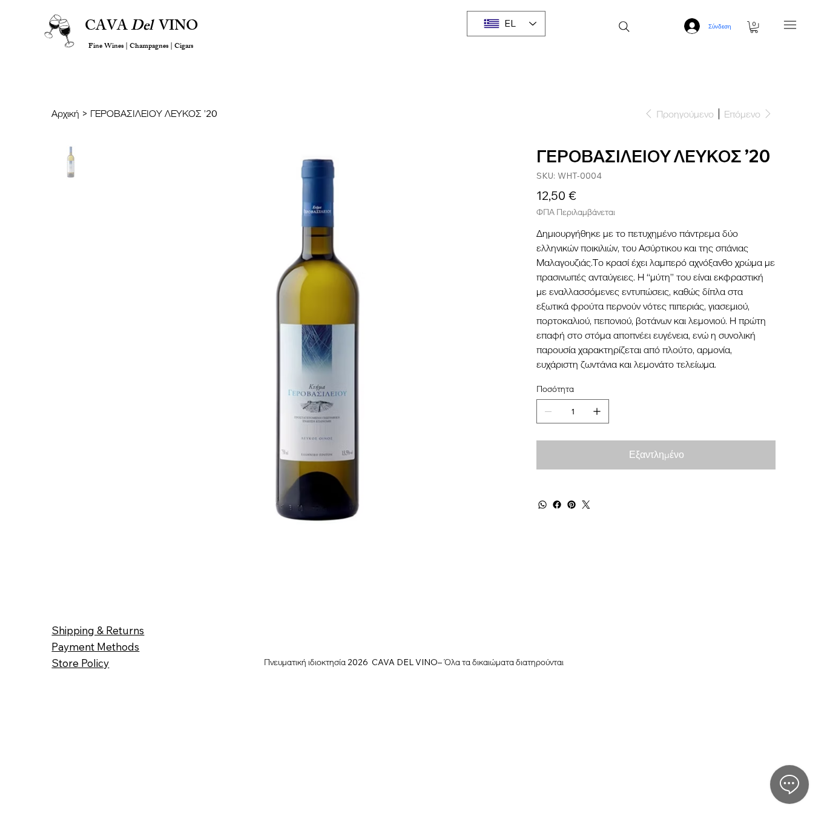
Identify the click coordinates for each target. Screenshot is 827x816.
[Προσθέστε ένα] (597, 411)
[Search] (624, 26)
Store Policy (80, 663)
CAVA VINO (141, 27)
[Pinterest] (571, 505)
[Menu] (790, 24)
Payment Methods (95, 646)
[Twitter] (586, 505)
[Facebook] (557, 505)
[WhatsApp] (542, 505)
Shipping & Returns (97, 630)
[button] (754, 27)
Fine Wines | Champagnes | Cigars (140, 46)
